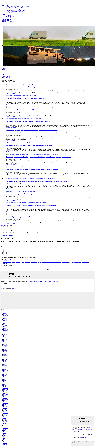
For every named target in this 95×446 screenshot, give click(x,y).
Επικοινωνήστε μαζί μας (8, 21)
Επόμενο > (4, 225)
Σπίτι (4, 4)
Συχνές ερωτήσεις (7, 19)
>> (7, 225)
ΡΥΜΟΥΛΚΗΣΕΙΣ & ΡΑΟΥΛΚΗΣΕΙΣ (15, 7)
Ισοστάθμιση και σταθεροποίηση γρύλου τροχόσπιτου (18, 6)
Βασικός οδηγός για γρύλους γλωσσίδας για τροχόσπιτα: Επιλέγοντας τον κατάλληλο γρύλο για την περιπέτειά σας (38, 157)
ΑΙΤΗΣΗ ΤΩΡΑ (4, 244)
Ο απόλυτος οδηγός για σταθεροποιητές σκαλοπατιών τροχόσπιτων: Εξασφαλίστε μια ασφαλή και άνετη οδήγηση (38, 132)
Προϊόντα (5, 5)
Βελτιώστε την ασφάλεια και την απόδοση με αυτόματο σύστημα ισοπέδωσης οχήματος (31, 205)
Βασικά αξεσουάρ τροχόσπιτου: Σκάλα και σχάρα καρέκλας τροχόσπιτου (26, 194)
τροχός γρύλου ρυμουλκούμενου (10, 262)
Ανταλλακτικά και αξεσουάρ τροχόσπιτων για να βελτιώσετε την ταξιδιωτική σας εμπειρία (32, 169)
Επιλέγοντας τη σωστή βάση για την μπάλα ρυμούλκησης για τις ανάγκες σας (28, 121)
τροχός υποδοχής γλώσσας (24, 262)
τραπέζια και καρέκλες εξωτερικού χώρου (15, 10)
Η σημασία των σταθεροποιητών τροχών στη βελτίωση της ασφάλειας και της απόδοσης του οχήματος (35, 109)
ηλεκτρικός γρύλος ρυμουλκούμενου (61, 262)
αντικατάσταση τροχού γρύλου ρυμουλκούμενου (42, 262)
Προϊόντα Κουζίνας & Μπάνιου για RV (15, 11)
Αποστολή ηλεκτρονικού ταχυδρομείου (9, 266)
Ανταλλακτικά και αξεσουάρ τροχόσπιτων (15, 9)
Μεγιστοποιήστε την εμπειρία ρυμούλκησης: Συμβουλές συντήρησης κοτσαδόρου (29, 145)
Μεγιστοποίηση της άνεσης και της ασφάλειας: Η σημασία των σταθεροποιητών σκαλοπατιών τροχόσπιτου (36, 181)
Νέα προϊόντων (9, 17)
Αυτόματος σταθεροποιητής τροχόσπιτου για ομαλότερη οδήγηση (25, 98)
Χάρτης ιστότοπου (7, 259)
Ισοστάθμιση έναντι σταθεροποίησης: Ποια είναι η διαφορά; (23, 87)
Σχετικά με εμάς (7, 20)
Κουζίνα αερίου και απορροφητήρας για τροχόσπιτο (20, 12)
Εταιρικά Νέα (9, 15)
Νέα (4, 14)
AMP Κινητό (6, 260)
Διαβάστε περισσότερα (11, 93)
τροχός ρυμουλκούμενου (75, 262)
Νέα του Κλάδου (10, 16)
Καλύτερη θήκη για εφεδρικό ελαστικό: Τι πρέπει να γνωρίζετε (24, 217)
